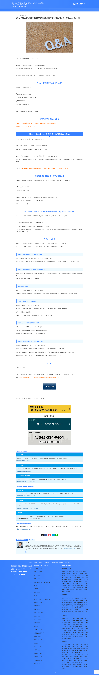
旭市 (65, 624)
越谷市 (76, 652)
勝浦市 (77, 624)
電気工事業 (37, 592)
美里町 (63, 666)
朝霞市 (66, 654)
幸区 (75, 577)
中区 (67, 572)
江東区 (70, 602)
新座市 (79, 654)
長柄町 (76, 636)
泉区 (79, 575)
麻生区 (70, 579)
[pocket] (49, 535)
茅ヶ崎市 (76, 581)
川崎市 (66, 577)
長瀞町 (74, 664)
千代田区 (67, 598)
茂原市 (74, 622)
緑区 (68, 575)
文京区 (81, 600)
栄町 (79, 632)
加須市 (83, 648)
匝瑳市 (75, 630)
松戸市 (65, 622)
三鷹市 (80, 608)
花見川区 (72, 618)
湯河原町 (68, 591)
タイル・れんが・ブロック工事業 (42, 599)
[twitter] (42, 535)
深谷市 (63, 652)
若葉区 (81, 618)
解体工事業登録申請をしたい (24, 529)
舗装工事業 (37, 609)
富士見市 (76, 656)
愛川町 (65, 587)
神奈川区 (64, 574)
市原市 (81, 624)
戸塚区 (83, 575)
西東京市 (74, 606)
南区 (80, 572)
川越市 (78, 647)
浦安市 (63, 628)
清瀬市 (83, 606)
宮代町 (80, 666)
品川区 (72, 598)
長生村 (67, 636)
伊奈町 (71, 660)
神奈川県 (64, 568)
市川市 (73, 620)
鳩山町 (80, 662)
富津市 (85, 626)
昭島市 (67, 610)
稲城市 (72, 608)
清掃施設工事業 (38, 660)
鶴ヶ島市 (72, 658)
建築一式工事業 (38, 572)
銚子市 (68, 620)
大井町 (67, 589)
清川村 (70, 587)
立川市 (65, 612)
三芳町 (75, 660)
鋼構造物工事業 (38, 602)
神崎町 (83, 632)
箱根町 (85, 589)
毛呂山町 (80, 660)
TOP (20, 10)
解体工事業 (37, 663)
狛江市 (78, 606)
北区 (73, 645)
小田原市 (64, 585)
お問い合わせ (78, 10)
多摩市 (67, 608)
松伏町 (63, 668)
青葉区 (81, 574)
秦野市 (74, 587)
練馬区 (74, 604)
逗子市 (72, 583)
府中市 (63, 610)
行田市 (65, 648)
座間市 (78, 585)
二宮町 (85, 583)
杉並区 (78, 602)
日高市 (77, 658)
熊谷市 (83, 647)
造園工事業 (37, 643)
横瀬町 (65, 664)
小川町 (67, 662)
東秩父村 (84, 664)
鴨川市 (76, 626)
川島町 (72, 662)
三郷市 (80, 656)
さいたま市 (64, 645)
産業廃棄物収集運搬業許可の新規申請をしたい (28, 495)
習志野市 (69, 624)
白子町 (72, 636)
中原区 (78, 577)
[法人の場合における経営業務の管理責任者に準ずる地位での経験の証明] (53, 535)
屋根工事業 (37, 589)
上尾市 (67, 652)
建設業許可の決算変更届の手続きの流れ (26, 481)
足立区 (78, 604)
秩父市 (70, 648)
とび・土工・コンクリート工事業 (42, 582)
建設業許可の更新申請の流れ (24, 471)
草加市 (72, 652)
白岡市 (66, 660)
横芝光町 (81, 634)
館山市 (81, 620)
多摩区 (65, 579)
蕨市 (80, 652)
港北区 (77, 574)
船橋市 (77, 620)
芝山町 (76, 634)
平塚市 (85, 581)
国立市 (76, 608)
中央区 (80, 579)
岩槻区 (73, 647)
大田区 (81, 598)
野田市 (70, 622)
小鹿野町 (79, 664)
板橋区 (70, 604)
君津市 (80, 626)
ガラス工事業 (37, 619)
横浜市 (63, 572)
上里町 (72, 666)
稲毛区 (77, 618)
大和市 (68, 585)
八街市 (78, 628)
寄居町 (76, 666)
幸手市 (67, 658)
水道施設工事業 (38, 653)
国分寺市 (68, 606)
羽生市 (80, 650)
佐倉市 (83, 622)
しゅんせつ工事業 (38, 612)
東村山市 (84, 612)
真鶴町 (63, 591)
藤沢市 (71, 581)
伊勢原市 (79, 587)
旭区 (65, 575)
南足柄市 (84, 587)
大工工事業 (37, 575)
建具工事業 (37, 650)
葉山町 (80, 583)
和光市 (75, 654)
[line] (56, 535)
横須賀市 (66, 581)
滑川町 (85, 660)
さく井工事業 (37, 646)
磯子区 (68, 574)
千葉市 (63, 618)
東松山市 (66, 650)
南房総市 (70, 630)
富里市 (65, 630)
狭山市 (76, 650)
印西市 (83, 628)
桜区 (84, 645)
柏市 (74, 624)
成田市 (78, 622)
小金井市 (81, 610)
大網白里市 (69, 632)
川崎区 (71, 577)
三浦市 (76, 583)
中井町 (63, 589)
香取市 (79, 630)
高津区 (83, 577)
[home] (27, 552)
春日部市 (71, 650)
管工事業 (36, 595)
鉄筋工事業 (37, 606)
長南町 (80, 636)
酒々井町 (75, 632)
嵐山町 (63, 662)
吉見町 (76, 662)
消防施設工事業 (38, 656)
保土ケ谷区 (75, 572)
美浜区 (63, 620)
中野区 (74, 602)
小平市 (75, 612)
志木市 (71, 654)
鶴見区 (84, 572)
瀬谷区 (72, 575)
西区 (70, 572)
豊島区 (83, 602)
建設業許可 (43, 10)
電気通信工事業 (38, 639)
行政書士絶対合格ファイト (70, 548)
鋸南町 (70, 638)
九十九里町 (71, 634)
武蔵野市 (70, 612)
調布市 (72, 610)
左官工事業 (37, 578)
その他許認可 (55, 10)
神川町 (67, 666)
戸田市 (84, 652)
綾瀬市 (83, 585)
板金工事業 (37, 616)
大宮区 (76, 645)
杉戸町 (85, 666)
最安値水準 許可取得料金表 (67, 10)
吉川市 (81, 658)
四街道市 (68, 628)
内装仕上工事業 (38, 629)
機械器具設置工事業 (39, 633)
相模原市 (76, 579)
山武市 (84, 630)
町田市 (76, 610)
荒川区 (65, 604)
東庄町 (65, 634)
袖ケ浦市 (74, 628)
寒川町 (80, 581)
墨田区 (65, 602)
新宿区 (77, 600)
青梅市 (85, 608)
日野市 (79, 612)
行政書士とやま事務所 (19, 6)
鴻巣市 (85, 650)
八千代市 (66, 626)
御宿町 (65, 638)
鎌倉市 (67, 583)
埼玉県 (63, 641)
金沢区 (73, 574)
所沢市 (74, 648)
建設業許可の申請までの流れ (24, 460)
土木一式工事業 (38, 568)
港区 (74, 600)
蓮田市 (85, 656)
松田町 (72, 589)
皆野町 (70, 664)
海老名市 (74, 585)
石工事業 (36, 585)
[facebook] (45, 535)
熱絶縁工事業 (37, 636)
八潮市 (71, 656)
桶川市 (84, 654)
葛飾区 (83, 604)
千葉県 (63, 615)
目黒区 (76, 598)
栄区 (76, 575)
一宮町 (85, 634)
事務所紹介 (32, 10)
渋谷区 (65, 600)
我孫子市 (71, 626)
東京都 (63, 594)
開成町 (80, 589)
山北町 (76, 589)
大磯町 (63, 583)
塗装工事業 (37, 622)
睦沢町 (63, 636)
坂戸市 (63, 658)
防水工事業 (37, 626)
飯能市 (78, 648)
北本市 (66, 656)
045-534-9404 (80, 4)
